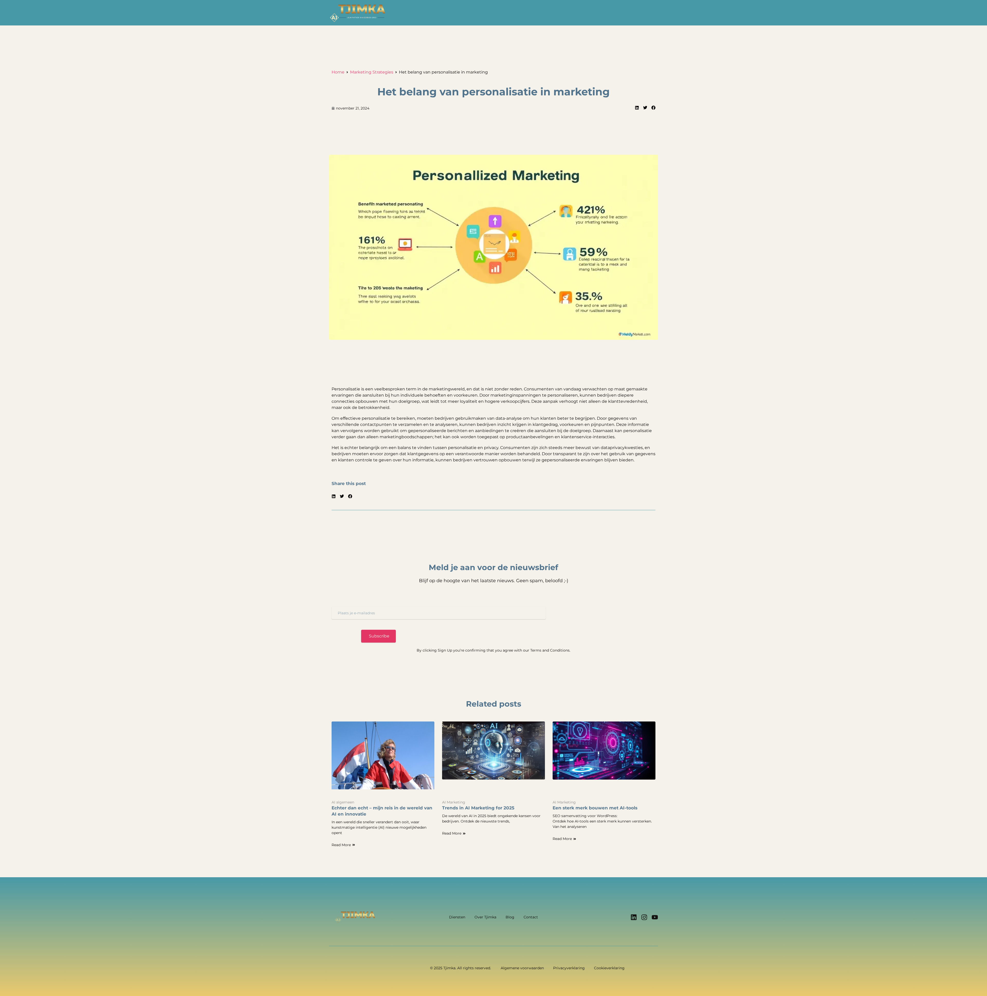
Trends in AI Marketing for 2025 (478, 807)
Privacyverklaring (569, 968)
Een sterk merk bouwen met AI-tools (595, 807)
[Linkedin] (633, 917)
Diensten (457, 917)
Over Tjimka (485, 917)
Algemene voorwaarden (522, 968)
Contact (531, 917)
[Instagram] (644, 917)
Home (338, 72)
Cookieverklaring (609, 968)
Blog (510, 917)
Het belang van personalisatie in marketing (493, 91)
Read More (341, 845)
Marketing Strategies (371, 72)
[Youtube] (655, 917)
